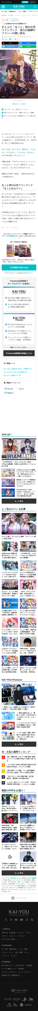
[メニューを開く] (3, 6)
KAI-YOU (4, 15)
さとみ (9, 152)
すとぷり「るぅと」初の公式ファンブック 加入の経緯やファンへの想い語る (18, 30)
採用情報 (14, 975)
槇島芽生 (5, 39)
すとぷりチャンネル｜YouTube (13, 372)
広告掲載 (29, 965)
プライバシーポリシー (9, 972)
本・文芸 (10, 15)
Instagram (27, 919)
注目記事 (12, 932)
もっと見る (19, 501)
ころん (19, 152)
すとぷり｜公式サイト (10, 375)
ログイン (32, 2)
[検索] (35, 7)
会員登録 (25, 2)
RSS (32, 919)
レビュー (12, 936)
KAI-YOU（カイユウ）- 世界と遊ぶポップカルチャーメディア (19, 6)
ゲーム (26, 952)
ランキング (20, 932)
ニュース (17, 15)
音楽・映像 (19, 952)
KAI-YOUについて (8, 965)
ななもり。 (31, 152)
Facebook (11, 919)
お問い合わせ (19, 965)
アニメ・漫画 (22, 949)
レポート (5, 936)
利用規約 (21, 969)
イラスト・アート (8, 952)
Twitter (6, 919)
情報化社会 (13, 949)
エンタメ (14, 955)
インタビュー (21, 936)
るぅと (4, 137)
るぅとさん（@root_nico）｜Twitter (16, 369)
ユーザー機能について (9, 969)
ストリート (5, 955)
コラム (28, 932)
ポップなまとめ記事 (8, 939)
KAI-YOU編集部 (31, 878)
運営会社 (5, 975)
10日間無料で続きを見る (19, 267)
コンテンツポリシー (17, 880)
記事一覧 (5, 932)
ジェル (32, 149)
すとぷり (20, 134)
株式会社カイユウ (16, 878)
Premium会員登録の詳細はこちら (19, 353)
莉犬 (23, 149)
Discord (21, 919)
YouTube (16, 919)
